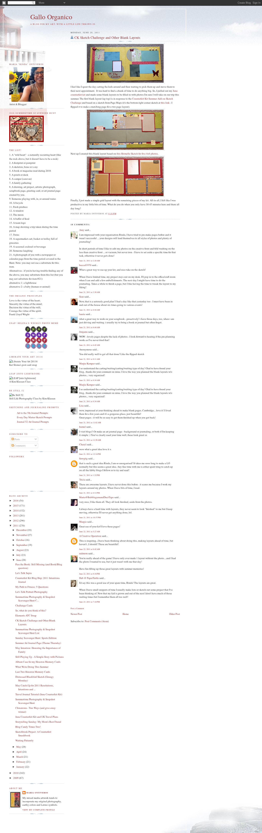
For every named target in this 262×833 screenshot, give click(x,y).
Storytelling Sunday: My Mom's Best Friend (38, 721)
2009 (16, 778)
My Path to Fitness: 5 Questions (31, 587)
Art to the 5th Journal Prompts (32, 413)
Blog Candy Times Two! (28, 726)
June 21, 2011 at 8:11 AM (89, 359)
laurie (82, 314)
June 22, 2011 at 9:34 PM (89, 573)
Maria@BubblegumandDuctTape (96, 497)
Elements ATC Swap (25, 615)
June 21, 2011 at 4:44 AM (89, 309)
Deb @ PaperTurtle (89, 578)
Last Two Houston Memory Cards (32, 671)
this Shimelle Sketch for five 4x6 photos (137, 153)
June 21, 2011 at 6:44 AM (89, 327)
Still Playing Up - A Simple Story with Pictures (39, 656)
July (18, 555)
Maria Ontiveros (37, 792)
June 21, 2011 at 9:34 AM (89, 380)
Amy (81, 230)
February (21, 761)
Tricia (82, 479)
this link (165, 102)
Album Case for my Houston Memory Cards (37, 661)
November (22, 535)
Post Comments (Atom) (97, 621)
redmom (83, 553)
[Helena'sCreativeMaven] (36, 348)
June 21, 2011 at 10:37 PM (90, 517)
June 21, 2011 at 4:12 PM (89, 492)
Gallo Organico (51, 16)
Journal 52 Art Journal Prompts (33, 421)
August (20, 550)
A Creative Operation (90, 536)
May (19, 746)
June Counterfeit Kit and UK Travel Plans (36, 716)
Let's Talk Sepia (23, 573)
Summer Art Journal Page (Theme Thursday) (38, 643)
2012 (16, 520)
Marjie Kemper (87, 363)
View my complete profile (38, 809)
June (19, 560)
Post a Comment (77, 608)
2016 (16, 500)
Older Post (174, 614)
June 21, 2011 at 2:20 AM (89, 260)
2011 (16, 525)
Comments (20, 445)
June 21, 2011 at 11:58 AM (90, 440)
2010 (16, 773)
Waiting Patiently (24, 740)
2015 (16, 505)
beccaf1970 (85, 265)
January (20, 766)
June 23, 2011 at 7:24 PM (89, 601)
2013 (16, 515)
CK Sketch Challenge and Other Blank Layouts (107, 37)
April (19, 751)
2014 (16, 510)
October (20, 540)
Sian (81, 296)
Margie (83, 521)
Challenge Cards (24, 605)
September (22, 545)
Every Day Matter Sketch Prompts (34, 417)
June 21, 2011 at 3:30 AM (89, 292)
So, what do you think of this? (30, 610)
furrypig (83, 458)
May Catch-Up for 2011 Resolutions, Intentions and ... (34, 687)
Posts (17, 439)
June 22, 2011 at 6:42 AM (89, 549)
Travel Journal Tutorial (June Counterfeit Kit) (38, 694)
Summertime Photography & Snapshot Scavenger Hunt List (35, 631)
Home (126, 614)
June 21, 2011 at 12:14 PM (90, 454)
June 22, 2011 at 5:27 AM (89, 531)
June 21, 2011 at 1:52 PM (89, 475)
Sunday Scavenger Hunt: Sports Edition (36, 638)
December (21, 530)
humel (82, 426)
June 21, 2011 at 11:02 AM (90, 422)
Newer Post (76, 614)
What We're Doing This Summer (31, 666)
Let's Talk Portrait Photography (31, 592)
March (20, 756)
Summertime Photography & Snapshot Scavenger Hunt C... (35, 598)
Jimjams (83, 331)
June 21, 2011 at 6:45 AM (89, 345)
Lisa (81, 405)
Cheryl (82, 444)
